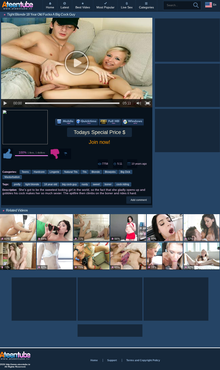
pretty (17, 184)
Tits (84, 171)
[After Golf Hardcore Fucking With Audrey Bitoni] (201, 228)
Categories (146, 7)
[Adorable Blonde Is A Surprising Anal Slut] (91, 256)
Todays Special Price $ (99, 132)
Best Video (82, 7)
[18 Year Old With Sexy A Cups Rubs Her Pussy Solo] (55, 256)
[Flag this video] (65, 154)
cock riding (122, 184)
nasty (85, 184)
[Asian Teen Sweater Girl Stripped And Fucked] (91, 228)
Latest (65, 7)
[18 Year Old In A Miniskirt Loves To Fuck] (18, 228)
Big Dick (125, 171)
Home (50, 7)
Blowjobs (110, 171)
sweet (96, 184)
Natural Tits (71, 171)
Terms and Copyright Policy (143, 360)
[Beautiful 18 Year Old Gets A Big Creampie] (18, 256)
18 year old (50, 184)
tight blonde (32, 184)
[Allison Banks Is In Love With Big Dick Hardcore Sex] (165, 228)
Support (112, 360)
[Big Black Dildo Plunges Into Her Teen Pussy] (128, 228)
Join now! (99, 142)
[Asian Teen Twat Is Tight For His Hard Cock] (128, 256)
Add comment (139, 200)
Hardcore (39, 171)
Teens (25, 171)
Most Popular (105, 7)
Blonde (96, 171)
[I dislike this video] (55, 154)
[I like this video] (7, 154)
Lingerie (54, 171)
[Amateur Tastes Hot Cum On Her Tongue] (165, 256)
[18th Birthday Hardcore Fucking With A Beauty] (201, 256)
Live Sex (127, 7)
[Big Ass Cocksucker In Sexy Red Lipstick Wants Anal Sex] (55, 228)
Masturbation (12, 177)
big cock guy (69, 184)
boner (108, 184)
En (214, 4)
